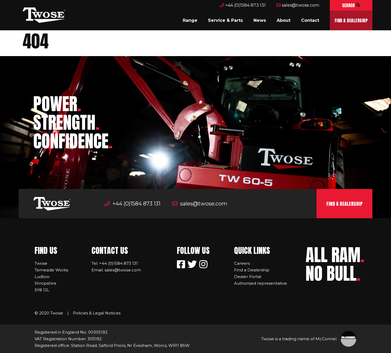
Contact (310, 20)
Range (190, 20)
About (283, 20)
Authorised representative (260, 283)
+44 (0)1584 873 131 (245, 5)
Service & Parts (225, 20)
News (259, 20)
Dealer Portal (247, 276)
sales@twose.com (300, 5)
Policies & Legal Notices (96, 313)
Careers (242, 263)
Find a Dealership (351, 20)
